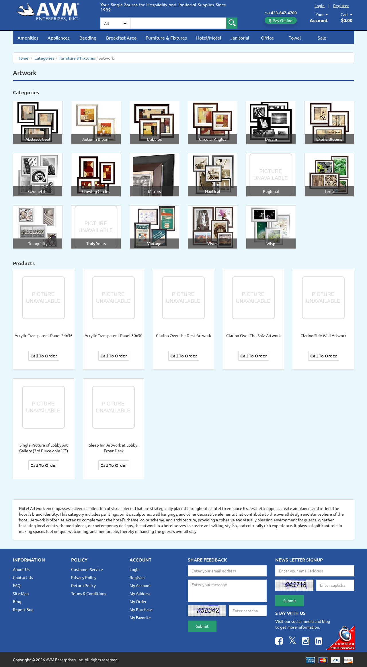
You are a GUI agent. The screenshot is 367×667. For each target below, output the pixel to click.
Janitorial (239, 37)
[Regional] (270, 174)
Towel (295, 37)
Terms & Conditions (88, 593)
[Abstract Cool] (37, 122)
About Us (21, 569)
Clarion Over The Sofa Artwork (253, 335)
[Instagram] (305, 641)
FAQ (17, 585)
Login (320, 5)
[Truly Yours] (96, 226)
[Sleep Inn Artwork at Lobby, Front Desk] (113, 406)
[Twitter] (292, 641)
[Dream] (270, 122)
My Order (138, 601)
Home (22, 57)
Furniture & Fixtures (166, 37)
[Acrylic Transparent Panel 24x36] (43, 297)
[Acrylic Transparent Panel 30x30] (113, 297)
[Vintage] (154, 226)
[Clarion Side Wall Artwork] (323, 297)
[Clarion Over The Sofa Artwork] (253, 297)
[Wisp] (270, 226)
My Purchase (141, 609)
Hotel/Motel (208, 37)
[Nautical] (212, 174)
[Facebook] (279, 641)
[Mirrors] (154, 174)
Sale (322, 37)
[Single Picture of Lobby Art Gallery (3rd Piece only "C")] (43, 406)
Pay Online (282, 20)
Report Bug (23, 609)
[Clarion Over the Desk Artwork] (183, 297)
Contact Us (23, 577)
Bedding (87, 37)
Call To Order (43, 356)
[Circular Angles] (212, 122)
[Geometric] (37, 174)
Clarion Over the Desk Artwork (183, 335)
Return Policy (83, 585)
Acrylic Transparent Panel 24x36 (44, 335)
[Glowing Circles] (96, 174)
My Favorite (140, 617)
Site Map (21, 593)
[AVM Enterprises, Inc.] (52, 10)
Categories (44, 57)
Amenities (27, 37)
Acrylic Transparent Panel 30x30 (113, 335)
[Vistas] (212, 226)
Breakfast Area (121, 37)
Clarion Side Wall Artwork (323, 335)
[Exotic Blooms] (329, 122)
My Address (140, 593)
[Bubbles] (154, 122)
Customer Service (87, 569)
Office (267, 37)
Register (341, 5)
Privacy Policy (83, 577)
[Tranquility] (37, 226)
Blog (17, 601)
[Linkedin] (318, 641)
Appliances (59, 37)
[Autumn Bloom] (96, 122)
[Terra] (329, 174)
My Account (140, 585)
